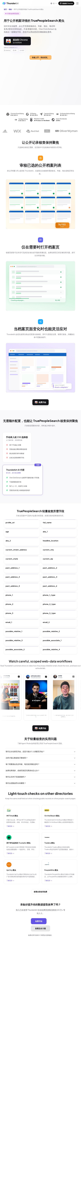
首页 (5, 9)
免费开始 (42, 402)
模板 (10, 9)
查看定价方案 (40, 928)
